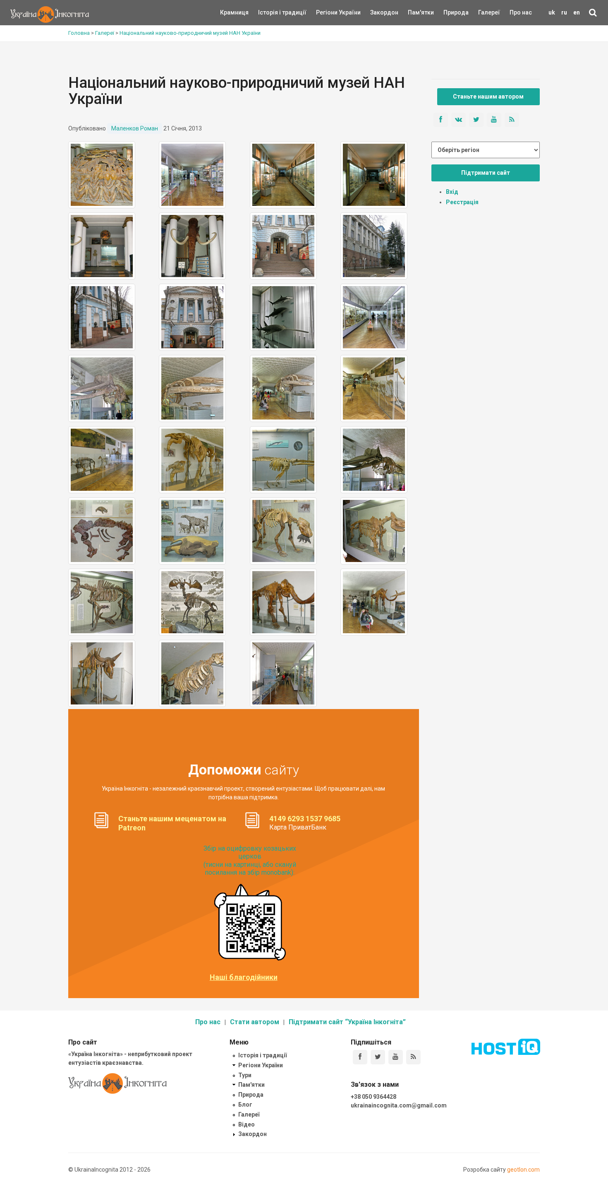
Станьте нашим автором (488, 96)
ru (564, 12)
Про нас (521, 12)
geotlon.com (523, 1169)
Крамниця (234, 12)
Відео (246, 1124)
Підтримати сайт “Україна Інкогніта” (347, 1022)
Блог (245, 1104)
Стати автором (254, 1022)
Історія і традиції (270, 12)
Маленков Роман (134, 128)
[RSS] (413, 1057)
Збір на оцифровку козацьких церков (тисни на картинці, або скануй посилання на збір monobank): (249, 860)
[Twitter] (378, 1057)
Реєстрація (462, 202)
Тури (244, 1075)
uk (551, 12)
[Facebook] (360, 1057)
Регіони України (327, 12)
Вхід (452, 191)
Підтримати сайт (485, 172)
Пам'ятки (414, 12)
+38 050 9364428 (373, 1096)
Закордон (377, 12)
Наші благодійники (244, 977)
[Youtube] (395, 1057)
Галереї (489, 12)
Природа (449, 12)
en (576, 12)
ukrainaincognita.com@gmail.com (399, 1105)
